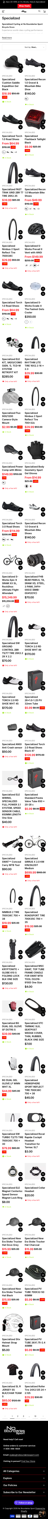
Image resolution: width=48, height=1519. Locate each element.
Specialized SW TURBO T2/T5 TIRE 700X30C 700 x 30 (12, 1138)
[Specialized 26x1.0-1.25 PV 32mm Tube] (35, 680)
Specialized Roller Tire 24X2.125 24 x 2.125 (35, 1389)
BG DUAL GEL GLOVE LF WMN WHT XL (11, 1083)
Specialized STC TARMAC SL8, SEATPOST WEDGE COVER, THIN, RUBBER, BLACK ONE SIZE (34, 1031)
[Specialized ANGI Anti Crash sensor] (12, 727)
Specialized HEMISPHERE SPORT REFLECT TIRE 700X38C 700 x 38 (34, 1087)
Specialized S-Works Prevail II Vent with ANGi (33, 249)
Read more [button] (7, 37)
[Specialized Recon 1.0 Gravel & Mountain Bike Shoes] (35, 506)
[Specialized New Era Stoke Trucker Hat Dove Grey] (12, 1221)
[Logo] (24, 11)
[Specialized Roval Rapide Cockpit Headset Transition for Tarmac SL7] (35, 1117)
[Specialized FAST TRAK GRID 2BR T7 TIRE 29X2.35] (12, 172)
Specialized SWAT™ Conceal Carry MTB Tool (11, 861)
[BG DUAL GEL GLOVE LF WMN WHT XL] (12, 1063)
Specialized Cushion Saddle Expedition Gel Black (11, 84)
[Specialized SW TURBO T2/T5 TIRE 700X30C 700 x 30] (12, 1117)
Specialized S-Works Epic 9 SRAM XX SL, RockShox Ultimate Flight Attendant (10, 585)
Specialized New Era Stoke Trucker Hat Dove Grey (12, 1241)
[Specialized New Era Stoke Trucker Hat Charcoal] (35, 1221)
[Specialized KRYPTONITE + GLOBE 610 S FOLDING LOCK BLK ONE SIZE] (12, 949)
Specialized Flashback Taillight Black (35, 139)
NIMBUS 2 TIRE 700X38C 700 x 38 (11, 915)
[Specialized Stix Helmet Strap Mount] (12, 1322)
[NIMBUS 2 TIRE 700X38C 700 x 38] (12, 895)
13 (35, 1416)
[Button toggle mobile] (3, 11)
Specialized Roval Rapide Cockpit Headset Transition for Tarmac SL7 (35, 1140)
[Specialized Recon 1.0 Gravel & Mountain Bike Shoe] (35, 63)
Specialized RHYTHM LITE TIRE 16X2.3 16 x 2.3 (34, 364)
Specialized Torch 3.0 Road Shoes (12, 525)
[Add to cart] (20, 70)
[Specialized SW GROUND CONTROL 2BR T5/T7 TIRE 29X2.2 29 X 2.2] (12, 626)
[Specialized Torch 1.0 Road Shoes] (12, 119)
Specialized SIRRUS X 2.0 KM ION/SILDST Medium (34, 863)
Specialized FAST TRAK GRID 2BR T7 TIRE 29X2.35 (12, 192)
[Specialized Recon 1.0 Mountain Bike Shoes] (35, 172)
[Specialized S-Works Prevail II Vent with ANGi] (35, 229)
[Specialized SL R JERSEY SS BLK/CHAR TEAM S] (12, 1370)
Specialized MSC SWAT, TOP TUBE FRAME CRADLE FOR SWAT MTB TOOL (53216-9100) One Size (34, 974)
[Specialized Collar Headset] (35, 1171)
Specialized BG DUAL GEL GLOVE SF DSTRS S (12, 1026)
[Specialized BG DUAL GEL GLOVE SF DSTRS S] (12, 1006)
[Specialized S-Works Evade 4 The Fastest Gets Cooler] (35, 286)
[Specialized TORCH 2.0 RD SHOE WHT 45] (12, 680)
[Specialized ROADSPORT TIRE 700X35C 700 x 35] (35, 895)
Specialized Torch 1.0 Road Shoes (12, 138)
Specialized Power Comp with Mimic (12, 468)
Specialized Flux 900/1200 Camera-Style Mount (11, 417)
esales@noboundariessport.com (24, 1455)
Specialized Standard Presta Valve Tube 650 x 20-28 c (35, 799)
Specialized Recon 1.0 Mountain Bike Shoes (35, 192)
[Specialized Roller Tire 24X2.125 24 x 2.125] (35, 1370)
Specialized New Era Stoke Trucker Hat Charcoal (35, 1241)
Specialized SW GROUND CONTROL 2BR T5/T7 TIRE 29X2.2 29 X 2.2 (12, 650)
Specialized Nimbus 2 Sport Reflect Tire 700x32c (33, 417)
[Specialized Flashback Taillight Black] (35, 119)
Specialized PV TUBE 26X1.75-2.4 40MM (35, 1342)
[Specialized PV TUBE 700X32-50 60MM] (35, 1272)
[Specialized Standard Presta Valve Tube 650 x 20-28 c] (35, 778)
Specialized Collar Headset (35, 1189)
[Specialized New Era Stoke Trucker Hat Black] (12, 1272)
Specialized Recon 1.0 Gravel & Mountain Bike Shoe (35, 84)
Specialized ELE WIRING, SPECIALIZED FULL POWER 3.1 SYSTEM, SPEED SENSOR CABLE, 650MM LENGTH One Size (11, 806)
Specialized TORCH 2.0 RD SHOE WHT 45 (10, 700)
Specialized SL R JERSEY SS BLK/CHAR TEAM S (12, 1391)
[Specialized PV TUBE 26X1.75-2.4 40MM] (35, 1322)
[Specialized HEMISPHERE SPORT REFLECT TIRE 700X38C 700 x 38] (35, 1063)
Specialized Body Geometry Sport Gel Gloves (34, 470)
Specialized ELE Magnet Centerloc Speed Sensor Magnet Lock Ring (12, 1192)
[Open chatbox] (42, 1513)
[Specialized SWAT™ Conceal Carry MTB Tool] (12, 842)
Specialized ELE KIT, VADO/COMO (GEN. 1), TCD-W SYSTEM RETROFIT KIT (12, 366)
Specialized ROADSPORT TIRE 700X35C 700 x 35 (35, 917)
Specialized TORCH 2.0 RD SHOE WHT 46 (33, 646)
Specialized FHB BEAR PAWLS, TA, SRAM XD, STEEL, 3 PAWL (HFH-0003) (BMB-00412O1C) (35, 585)
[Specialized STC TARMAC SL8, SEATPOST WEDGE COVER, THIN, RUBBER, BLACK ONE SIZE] (35, 1006)
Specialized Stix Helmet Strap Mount (11, 1342)
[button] (39, 11)
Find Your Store (28, 1461)
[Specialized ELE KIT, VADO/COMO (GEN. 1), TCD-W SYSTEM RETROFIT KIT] (12, 342)
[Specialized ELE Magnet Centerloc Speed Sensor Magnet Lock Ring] (12, 1171)
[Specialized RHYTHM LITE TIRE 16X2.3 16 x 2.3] (35, 342)
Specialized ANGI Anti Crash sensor (12, 746)
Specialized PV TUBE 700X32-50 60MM (34, 1292)
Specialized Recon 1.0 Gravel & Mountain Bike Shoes (35, 528)
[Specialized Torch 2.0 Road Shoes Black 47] (35, 727)
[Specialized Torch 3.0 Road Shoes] (12, 506)
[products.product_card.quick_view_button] (20, 66)
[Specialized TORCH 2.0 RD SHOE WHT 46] (35, 626)
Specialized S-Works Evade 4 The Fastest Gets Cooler (34, 307)
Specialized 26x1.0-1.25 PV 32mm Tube (33, 700)
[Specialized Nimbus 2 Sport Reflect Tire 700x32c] (35, 396)
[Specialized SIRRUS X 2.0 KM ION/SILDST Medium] (35, 842)
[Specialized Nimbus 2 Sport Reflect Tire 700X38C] (12, 229)
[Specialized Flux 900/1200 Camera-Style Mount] (12, 396)
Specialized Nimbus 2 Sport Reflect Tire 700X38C (10, 250)
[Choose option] (43, 70)
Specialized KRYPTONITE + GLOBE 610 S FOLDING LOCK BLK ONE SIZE (10, 972)
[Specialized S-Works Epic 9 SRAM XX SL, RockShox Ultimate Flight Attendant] (12, 560)
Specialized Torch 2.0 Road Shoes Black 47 (35, 747)
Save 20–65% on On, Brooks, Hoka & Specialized (25, 2)
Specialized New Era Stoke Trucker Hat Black (12, 1292)
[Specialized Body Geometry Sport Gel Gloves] (35, 450)
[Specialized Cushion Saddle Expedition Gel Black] (12, 63)
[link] (5, 1416)
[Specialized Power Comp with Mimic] (12, 450)
